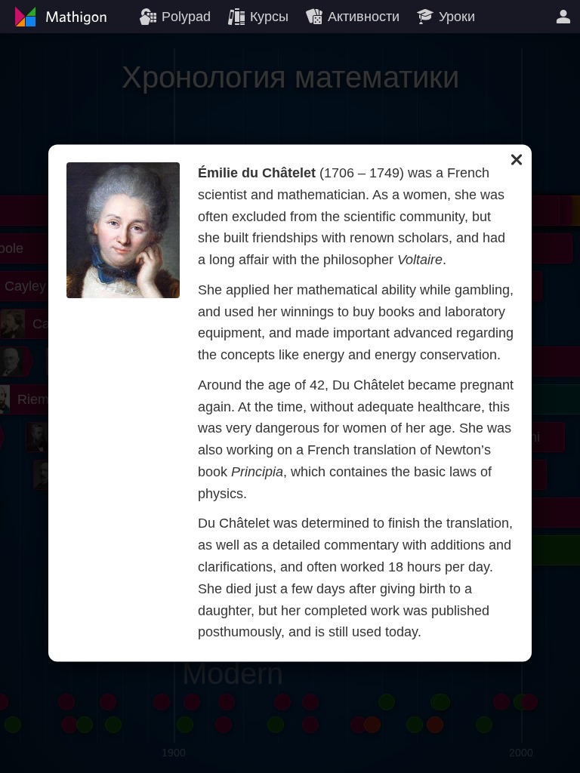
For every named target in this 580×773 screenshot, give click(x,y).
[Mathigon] (59, 16)
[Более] (563, 16)
